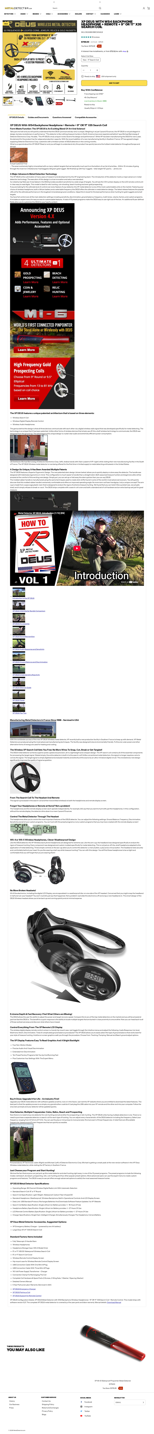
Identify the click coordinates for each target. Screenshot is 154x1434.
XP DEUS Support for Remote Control (27, 1296)
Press (11, 1408)
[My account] (143, 8)
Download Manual (114, 1302)
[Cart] (147, 8)
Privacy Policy (47, 1411)
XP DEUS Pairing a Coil (21, 1292)
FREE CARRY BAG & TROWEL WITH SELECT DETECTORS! (77, 2)
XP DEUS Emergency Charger (24, 1289)
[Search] (99, 8)
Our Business (14, 1404)
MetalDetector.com (19, 1430)
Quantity (84, 66)
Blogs (44, 1414)
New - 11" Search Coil (91, 60)
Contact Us (46, 1401)
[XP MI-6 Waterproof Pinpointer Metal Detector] (112, 1343)
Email (118, 1402)
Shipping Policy (48, 1404)
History (12, 1401)
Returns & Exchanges (50, 1408)
